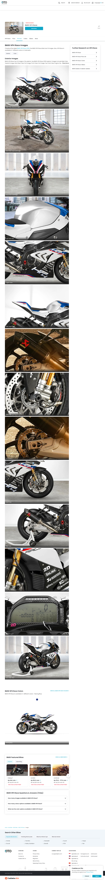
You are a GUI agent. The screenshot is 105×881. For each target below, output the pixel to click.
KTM (64, 843)
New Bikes (10, 827)
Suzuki (65, 841)
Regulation (35, 858)
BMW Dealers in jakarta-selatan (81, 68)
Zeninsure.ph (94, 856)
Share (99, 28)
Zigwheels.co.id (75, 854)
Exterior (8, 53)
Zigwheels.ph (75, 856)
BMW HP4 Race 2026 (23, 48)
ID (102, 3)
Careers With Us (22, 858)
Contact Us (21, 856)
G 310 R (33, 778)
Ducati (8, 843)
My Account (87, 3)
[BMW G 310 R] (40, 770)
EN (101, 3)
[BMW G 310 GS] (63, 770)
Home (6, 827)
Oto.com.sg (74, 861)
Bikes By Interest (56, 837)
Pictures (19, 38)
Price (13, 38)
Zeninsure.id (94, 854)
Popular (10, 761)
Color (15, 53)
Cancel (87, 876)
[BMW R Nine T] (17, 770)
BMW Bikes (34, 28)
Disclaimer (35, 856)
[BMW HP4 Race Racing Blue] (37, 700)
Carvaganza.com (85, 854)
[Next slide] (68, 776)
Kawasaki (46, 841)
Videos (31, 38)
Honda (8, 841)
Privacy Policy (36, 854)
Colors (25, 38)
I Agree (97, 876)
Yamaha (27, 841)
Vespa (84, 841)
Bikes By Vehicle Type (42, 837)
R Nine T (10, 778)
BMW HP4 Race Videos (78, 64)
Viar (83, 843)
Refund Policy (36, 861)
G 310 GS (56, 778)
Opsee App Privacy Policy (39, 863)
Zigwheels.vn (75, 863)
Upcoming (19, 761)
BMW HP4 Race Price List (79, 56)
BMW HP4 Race (76, 52)
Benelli (46, 843)
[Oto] (4, 2)
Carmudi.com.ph (85, 856)
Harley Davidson (29, 843)
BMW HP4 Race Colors (61, 690)
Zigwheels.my (75, 858)
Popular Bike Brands (11, 837)
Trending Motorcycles (26, 837)
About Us (20, 854)
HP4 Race (7, 38)
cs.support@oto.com (57, 854)
